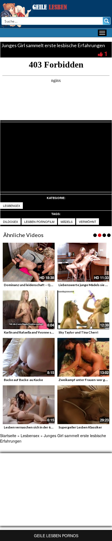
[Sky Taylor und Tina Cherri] (83, 309)
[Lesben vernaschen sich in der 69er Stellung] (29, 404)
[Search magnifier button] (106, 21)
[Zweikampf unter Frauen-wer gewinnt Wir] (83, 357)
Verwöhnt (87, 221)
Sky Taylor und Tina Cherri (78, 332)
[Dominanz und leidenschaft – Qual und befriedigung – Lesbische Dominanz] (29, 262)
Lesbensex (11, 205)
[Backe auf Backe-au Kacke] (29, 357)
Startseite (8, 435)
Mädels (67, 221)
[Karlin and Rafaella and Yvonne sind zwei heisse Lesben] (29, 309)
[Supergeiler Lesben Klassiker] (83, 404)
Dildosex (10, 221)
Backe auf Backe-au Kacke (23, 380)
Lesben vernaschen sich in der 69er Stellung (36, 427)
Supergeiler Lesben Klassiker (80, 427)
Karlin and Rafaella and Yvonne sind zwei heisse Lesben (44, 332)
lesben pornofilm (39, 221)
